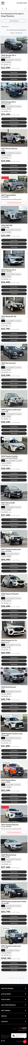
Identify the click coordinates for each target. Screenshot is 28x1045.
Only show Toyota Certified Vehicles (17, 30)
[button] (25, 8)
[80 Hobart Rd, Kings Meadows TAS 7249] (6, 8)
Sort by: (12, 32)
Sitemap (8, 1036)
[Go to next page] (23, 977)
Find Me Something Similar (14, 202)
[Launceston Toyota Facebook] (2, 1041)
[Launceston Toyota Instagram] (4, 1041)
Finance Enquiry (14, 76)
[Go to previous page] (5, 977)
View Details (14, 79)
